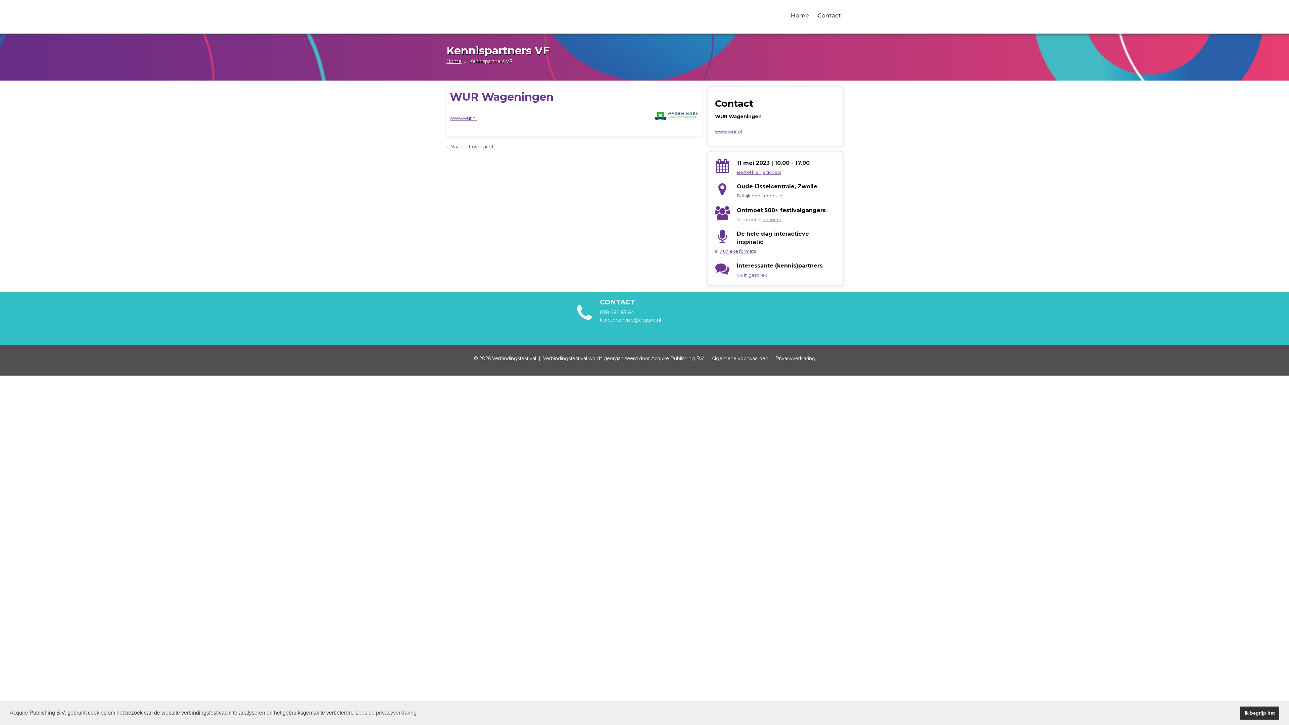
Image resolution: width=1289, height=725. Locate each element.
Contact (829, 15)
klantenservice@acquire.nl (631, 320)
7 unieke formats (738, 251)
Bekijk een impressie (759, 195)
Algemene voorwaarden (740, 358)
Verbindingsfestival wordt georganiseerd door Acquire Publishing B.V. (624, 358)
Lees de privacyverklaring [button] (386, 713)
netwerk (772, 219)
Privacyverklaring (795, 358)
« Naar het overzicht (470, 147)
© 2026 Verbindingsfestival (505, 358)
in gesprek (755, 275)
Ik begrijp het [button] (1260, 713)
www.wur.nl (463, 118)
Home (800, 15)
